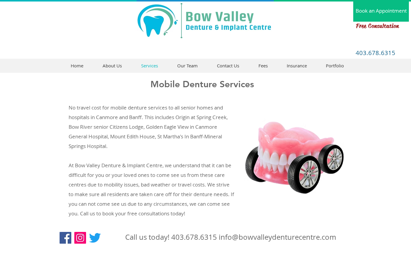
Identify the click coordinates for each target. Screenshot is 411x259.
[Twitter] (95, 238)
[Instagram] (80, 238)
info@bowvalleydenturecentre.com (277, 237)
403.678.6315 (194, 237)
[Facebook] (65, 238)
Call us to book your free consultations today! (132, 213)
